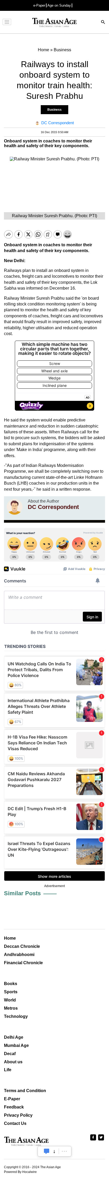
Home (10, 938)
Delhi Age (13, 1037)
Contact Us (15, 1123)
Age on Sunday (59, 5)
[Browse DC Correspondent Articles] (14, 507)
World (10, 1000)
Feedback (14, 1107)
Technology (16, 1016)
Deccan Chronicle (22, 946)
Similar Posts (22, 893)
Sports (10, 992)
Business (54, 110)
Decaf (10, 1053)
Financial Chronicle (23, 963)
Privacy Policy (18, 1115)
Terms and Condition (25, 1090)
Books (10, 983)
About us (13, 1062)
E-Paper (12, 1099)
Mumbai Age (16, 1045)
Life (7, 1070)
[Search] (103, 22)
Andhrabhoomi (19, 954)
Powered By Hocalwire (20, 1172)
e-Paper (39, 5)
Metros (11, 1008)
